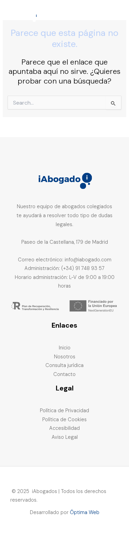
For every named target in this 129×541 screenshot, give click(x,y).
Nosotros (64, 357)
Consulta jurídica (64, 365)
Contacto (64, 374)
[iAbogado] (24, 15)
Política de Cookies (64, 419)
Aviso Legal (65, 437)
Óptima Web (84, 512)
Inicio (65, 348)
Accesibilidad (64, 428)
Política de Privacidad (64, 410)
